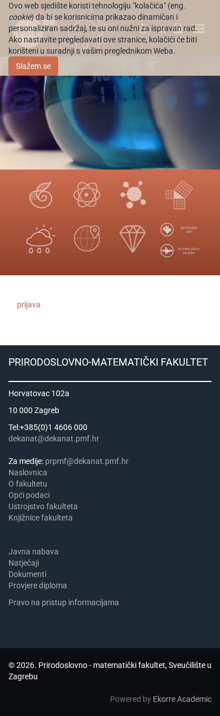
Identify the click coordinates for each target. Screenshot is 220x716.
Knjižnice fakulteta (40, 517)
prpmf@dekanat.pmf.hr (87, 461)
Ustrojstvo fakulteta (43, 506)
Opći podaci (29, 495)
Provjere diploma (37, 585)
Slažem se (33, 66)
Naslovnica (27, 472)
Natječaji (23, 562)
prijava (29, 304)
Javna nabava (33, 551)
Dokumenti (27, 574)
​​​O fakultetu (27, 483)
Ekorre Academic (182, 699)
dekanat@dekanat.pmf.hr (53, 438)
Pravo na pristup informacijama (65, 602)
